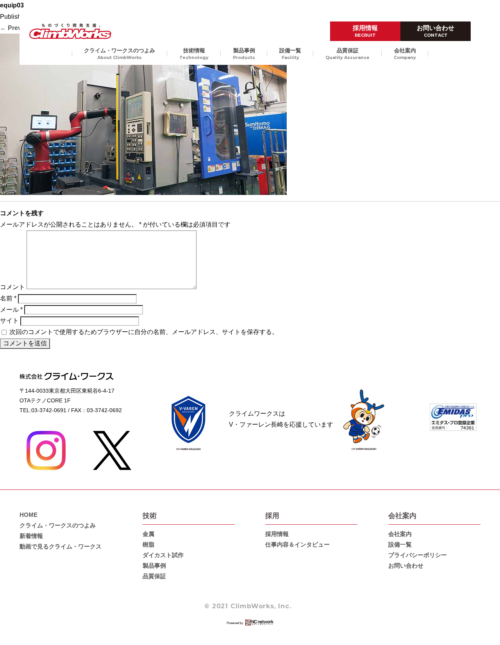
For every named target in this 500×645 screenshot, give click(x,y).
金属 (148, 534)
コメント (12, 287)
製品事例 (244, 53)
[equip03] (143, 189)
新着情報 (31, 535)
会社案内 (405, 53)
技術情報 (194, 53)
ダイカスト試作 (163, 555)
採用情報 (365, 31)
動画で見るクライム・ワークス (61, 546)
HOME (29, 514)
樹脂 (148, 544)
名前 (8, 298)
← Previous (17, 28)
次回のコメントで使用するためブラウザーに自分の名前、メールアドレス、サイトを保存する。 (143, 332)
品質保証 (347, 53)
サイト (9, 320)
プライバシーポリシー (417, 555)
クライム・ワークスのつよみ (119, 53)
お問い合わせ (435, 31)
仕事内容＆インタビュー (297, 544)
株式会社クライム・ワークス (70, 31)
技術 (150, 516)
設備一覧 (290, 53)
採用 (272, 516)
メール (11, 309)
